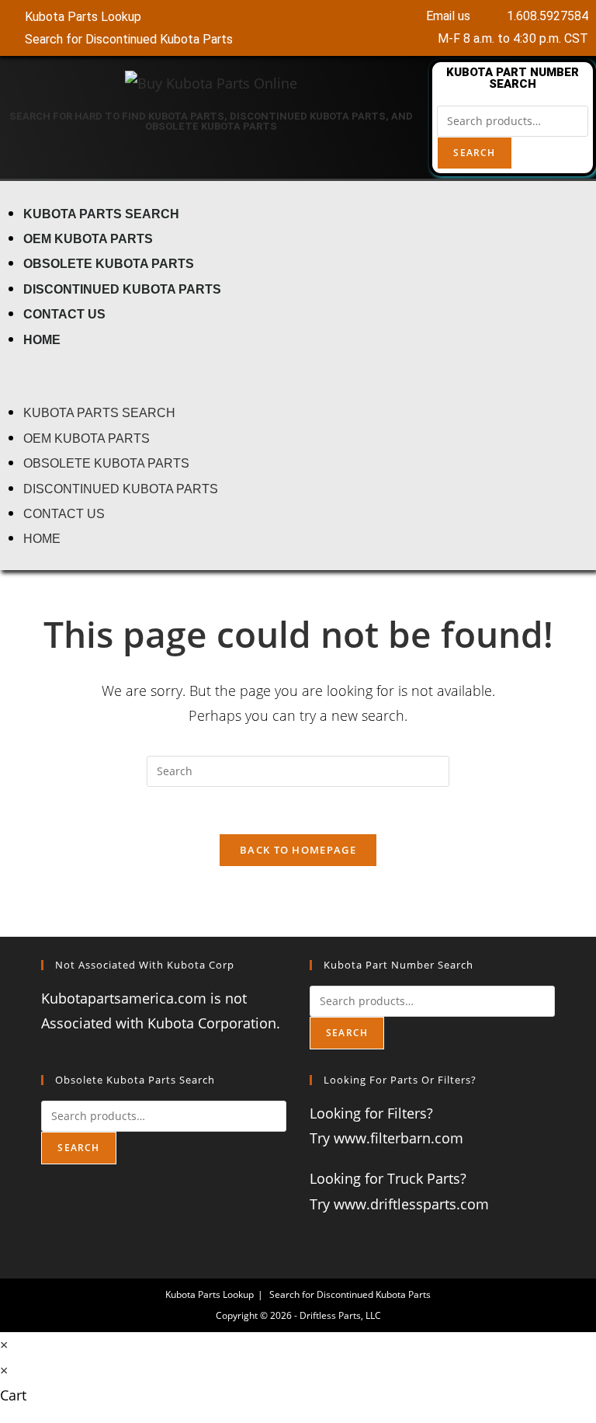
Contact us (64, 314)
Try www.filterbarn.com (386, 1138)
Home (42, 339)
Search (474, 152)
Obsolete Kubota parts (108, 263)
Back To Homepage (298, 850)
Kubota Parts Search (101, 214)
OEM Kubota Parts (88, 238)
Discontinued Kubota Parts (122, 289)
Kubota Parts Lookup (209, 1294)
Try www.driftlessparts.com (399, 1204)
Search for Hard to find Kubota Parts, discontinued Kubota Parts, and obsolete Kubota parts (211, 121)
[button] (298, 375)
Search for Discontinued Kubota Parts (350, 1294)
